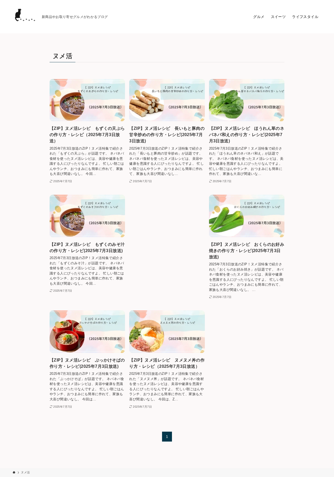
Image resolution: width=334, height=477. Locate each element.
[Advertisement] (167, 230)
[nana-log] (25, 16)
